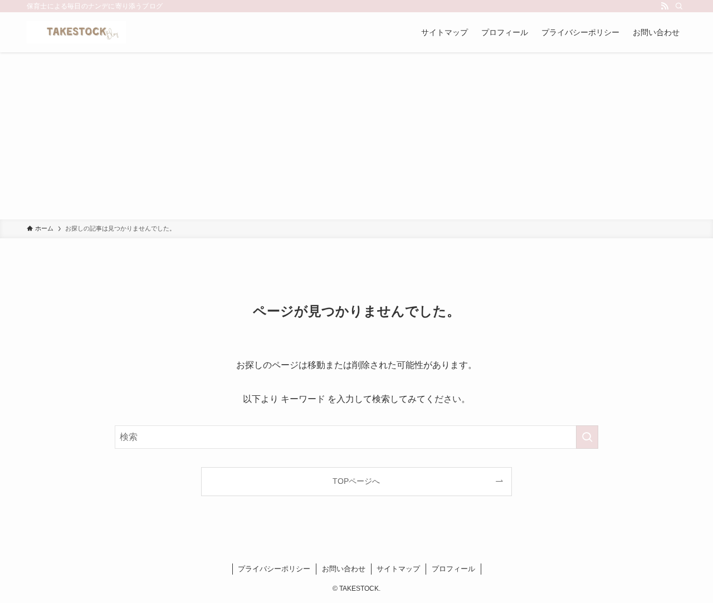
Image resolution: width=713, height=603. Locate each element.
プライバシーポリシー (274, 569)
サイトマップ (398, 569)
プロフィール (453, 569)
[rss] (664, 6)
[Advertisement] (356, 136)
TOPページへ (356, 481)
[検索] (679, 6)
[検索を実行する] (587, 437)
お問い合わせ (343, 569)
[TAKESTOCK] (76, 32)
